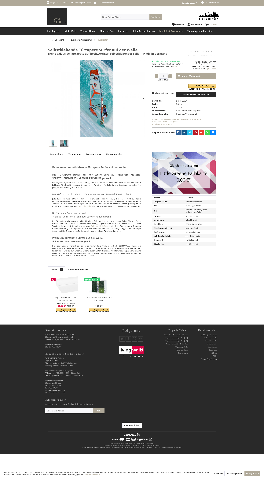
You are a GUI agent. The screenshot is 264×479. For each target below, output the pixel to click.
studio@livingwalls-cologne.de (61, 370)
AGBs (215, 356)
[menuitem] (131, 17)
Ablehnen (218, 473)
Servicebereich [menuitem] (210, 2)
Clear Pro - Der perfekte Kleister (176, 335)
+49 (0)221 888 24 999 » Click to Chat (68, 375)
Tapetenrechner (93, 154)
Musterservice (212, 344)
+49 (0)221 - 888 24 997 (59, 2)
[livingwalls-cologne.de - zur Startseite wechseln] (57, 16)
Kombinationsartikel (78, 269)
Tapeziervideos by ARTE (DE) (176, 338)
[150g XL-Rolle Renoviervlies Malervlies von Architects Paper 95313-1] (66, 285)
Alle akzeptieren (234, 473)
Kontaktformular (211, 341)
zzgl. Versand (211, 68)
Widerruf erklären (132, 425)
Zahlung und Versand (209, 335)
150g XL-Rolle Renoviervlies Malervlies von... (66, 299)
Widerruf (214, 353)
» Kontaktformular (83, 206)
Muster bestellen (114, 154)
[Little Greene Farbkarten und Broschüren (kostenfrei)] (99, 285)
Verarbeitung (74, 154)
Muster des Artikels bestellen (196, 94)
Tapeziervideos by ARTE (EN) (176, 341)
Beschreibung (56, 154)
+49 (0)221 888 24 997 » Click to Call (66, 339)
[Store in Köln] (209, 15)
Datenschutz (212, 347)
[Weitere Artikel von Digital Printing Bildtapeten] (201, 52)
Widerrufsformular (210, 338)
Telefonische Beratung (163, 124)
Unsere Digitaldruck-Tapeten (177, 344)
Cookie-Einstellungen (209, 359)
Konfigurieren (252, 473)
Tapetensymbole (181, 347)
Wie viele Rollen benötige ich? (166, 122)
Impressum (213, 350)
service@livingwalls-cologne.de (62, 337)
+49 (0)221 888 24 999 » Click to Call (66, 373)
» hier (175, 66)
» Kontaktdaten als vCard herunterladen (60, 334)
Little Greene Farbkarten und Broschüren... (99, 299)
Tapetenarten (183, 353)
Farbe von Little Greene (100, 226)
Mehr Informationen (92, 474)
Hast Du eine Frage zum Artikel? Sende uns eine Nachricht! (178, 119)
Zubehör (56, 269)
